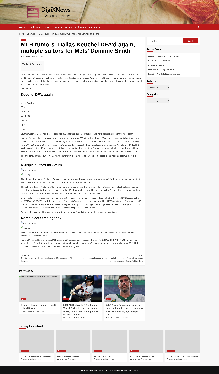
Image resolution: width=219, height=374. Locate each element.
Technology (80, 27)
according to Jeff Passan (122, 133)
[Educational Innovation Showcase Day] (36, 341)
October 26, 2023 (123, 317)
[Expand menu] (99, 27)
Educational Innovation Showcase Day (163, 56)
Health (47, 27)
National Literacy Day (157, 65)
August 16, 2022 (39, 56)
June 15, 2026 (183, 359)
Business (23, 27)
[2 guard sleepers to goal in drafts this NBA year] (39, 288)
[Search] (198, 27)
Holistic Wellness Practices (159, 61)
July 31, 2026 (73, 359)
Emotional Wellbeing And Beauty (161, 70)
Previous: (47, 258)
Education (36, 27)
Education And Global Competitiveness (164, 74)
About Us (93, 27)
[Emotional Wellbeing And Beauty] (146, 341)
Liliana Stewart (27, 56)
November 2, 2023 (38, 311)
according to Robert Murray (90, 187)
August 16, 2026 (37, 359)
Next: (112, 258)
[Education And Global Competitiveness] (182, 341)
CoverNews (123, 370)
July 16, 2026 (110, 359)
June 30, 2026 (147, 359)
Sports (68, 27)
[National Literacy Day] (109, 341)
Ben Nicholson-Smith (37, 235)
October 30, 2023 (80, 317)
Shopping (58, 27)
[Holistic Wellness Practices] (73, 341)
